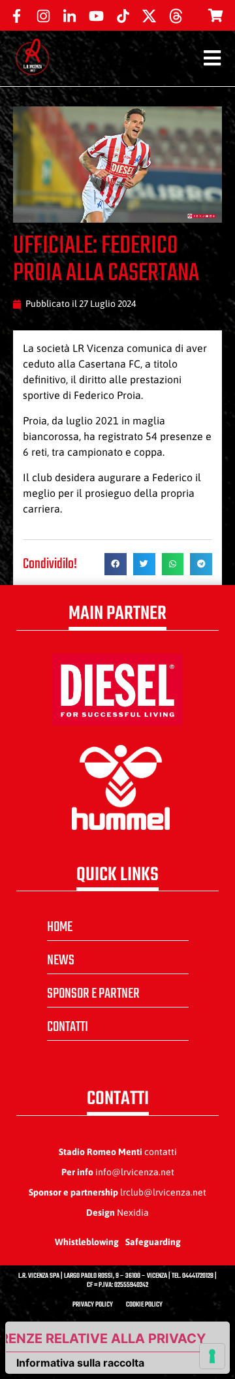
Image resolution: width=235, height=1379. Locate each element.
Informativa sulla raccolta (80, 1362)
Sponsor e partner (93, 994)
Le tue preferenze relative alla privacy (106, 1338)
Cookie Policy (144, 1304)
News (60, 960)
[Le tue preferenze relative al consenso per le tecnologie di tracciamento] (212, 1356)
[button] (115, 564)
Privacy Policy (92, 1304)
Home (59, 927)
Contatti (67, 1027)
